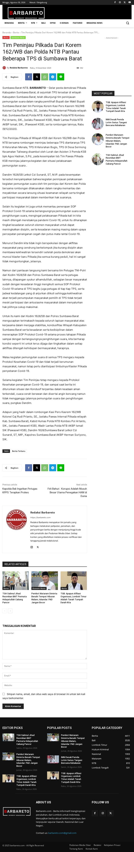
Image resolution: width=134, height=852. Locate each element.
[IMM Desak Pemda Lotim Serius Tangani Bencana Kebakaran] (98, 124)
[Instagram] (120, 3)
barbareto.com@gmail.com (62, 832)
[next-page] (10, 611)
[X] (125, 3)
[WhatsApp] (44, 76)
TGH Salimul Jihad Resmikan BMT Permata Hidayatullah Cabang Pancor (116, 159)
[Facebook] (115, 3)
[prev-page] (4, 611)
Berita (16, 32)
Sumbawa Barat (18, 37)
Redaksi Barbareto (19, 67)
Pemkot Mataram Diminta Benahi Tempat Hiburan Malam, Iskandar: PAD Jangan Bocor (117, 141)
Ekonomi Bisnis (39, 588)
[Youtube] (130, 3)
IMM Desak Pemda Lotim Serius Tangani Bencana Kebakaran (116, 122)
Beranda (6, 32)
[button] (127, 23)
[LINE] (60, 76)
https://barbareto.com (40, 517)
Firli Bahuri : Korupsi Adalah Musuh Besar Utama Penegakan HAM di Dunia (67, 492)
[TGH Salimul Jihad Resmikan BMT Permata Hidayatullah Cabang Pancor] (15, 580)
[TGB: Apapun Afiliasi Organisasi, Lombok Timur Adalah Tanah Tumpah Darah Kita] (74, 580)
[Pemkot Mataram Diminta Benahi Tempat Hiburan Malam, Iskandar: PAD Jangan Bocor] (44, 580)
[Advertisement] (111, 57)
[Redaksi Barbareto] (4, 67)
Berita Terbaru (18, 451)
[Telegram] (52, 76)
